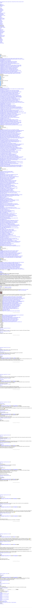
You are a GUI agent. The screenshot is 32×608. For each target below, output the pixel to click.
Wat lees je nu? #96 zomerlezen (5, 218)
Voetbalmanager (2, 26)
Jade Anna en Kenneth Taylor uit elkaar (6, 175)
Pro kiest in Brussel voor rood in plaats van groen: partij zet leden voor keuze (11, 58)
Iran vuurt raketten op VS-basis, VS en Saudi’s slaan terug (8, 255)
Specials (20, 1)
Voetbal (1, 20)
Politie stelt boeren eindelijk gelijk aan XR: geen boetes (8, 61)
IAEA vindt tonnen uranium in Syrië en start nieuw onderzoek (9, 250)
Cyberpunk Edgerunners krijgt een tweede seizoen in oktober (9, 151)
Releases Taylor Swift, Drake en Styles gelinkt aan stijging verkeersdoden (11, 96)
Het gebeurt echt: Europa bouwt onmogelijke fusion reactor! (9, 174)
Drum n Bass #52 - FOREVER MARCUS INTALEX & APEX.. (10, 224)
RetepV (14, 445)
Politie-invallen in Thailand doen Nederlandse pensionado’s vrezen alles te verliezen (12, 102)
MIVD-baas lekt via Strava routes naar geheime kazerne (8, 252)
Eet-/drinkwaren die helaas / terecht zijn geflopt (7, 177)
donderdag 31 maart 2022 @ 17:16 (6, 555)
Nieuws (10, 1)
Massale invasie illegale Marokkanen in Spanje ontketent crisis (9, 254)
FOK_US (1, 463)
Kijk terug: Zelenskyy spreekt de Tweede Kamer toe (9, 315)
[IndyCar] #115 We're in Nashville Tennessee (7, 205)
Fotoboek (1, 39)
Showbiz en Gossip (2, 15)
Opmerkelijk (1, 13)
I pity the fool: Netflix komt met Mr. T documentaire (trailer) (9, 67)
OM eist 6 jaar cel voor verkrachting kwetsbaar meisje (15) (9, 155)
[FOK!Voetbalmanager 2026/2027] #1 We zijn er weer (8, 238)
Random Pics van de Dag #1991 (5, 60)
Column (2, 82)
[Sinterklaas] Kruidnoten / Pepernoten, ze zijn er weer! (8, 213)
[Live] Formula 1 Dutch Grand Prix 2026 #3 (7, 214)
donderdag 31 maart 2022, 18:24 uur (5, 438)
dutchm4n (1, 436)
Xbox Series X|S (2, 31)
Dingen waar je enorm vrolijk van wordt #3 (7, 229)
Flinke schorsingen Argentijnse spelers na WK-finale (8, 105)
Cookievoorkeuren (13, 602)
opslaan (1, 57)
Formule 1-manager (2, 27)
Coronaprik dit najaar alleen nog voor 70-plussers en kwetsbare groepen (10, 95)
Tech (0, 12)
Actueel (1, 8)
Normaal (2, 323)
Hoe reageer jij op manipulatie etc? (5, 184)
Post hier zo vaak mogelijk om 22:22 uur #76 (7, 223)
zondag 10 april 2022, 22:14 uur (4, 580)
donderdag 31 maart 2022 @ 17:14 (6, 445)
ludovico (1, 385)
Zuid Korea (2, 173)
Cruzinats (1, 355)
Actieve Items (7, 1)
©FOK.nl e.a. (2, 603)
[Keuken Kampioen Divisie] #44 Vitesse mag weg (8, 235)
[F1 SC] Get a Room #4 (4, 237)
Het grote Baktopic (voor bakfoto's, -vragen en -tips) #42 (8, 186)
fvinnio (1, 554)
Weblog (3, 1)
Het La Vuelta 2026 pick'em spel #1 (6, 179)
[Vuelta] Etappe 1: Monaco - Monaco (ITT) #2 (7, 178)
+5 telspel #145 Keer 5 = (4, 202)
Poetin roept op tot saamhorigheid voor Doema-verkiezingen (9, 92)
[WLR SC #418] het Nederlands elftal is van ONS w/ (8, 207)
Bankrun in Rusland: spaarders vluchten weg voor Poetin (8, 132)
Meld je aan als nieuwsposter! (22, 290)
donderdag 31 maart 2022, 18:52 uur (5, 442)
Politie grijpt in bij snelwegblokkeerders (6, 234)
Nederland (1, 9)
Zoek (5, 1)
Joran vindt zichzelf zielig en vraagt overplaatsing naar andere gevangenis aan (11, 107)
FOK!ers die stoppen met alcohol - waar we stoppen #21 (8, 221)
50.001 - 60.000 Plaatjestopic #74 (5, 187)
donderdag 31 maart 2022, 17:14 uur (5, 374)
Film (0, 16)
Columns (13, 1)
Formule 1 (1, 21)
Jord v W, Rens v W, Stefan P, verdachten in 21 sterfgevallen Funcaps (10, 241)
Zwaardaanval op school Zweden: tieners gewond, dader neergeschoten (10, 144)
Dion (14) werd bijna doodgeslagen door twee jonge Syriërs (9, 183)
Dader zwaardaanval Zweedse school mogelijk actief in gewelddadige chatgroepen (12, 88)
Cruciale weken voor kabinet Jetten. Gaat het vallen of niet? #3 (9, 204)
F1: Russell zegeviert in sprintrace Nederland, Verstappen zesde (9, 94)
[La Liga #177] (3, 193)
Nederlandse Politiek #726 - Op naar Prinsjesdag (7, 200)
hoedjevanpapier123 (2, 440)
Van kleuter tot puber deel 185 (5, 217)
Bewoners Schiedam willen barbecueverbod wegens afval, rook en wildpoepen (11, 162)
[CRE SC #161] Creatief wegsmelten (6, 239)
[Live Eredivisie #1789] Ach (5, 209)
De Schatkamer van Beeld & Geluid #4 (6, 189)
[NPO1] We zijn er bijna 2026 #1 (5, 211)
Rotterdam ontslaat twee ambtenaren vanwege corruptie (8, 180)
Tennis (1, 22)
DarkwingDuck (15, 405)
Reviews (15, 1)
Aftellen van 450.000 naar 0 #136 (5, 198)
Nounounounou (2, 403)
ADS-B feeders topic (4, 212)
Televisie (1, 17)
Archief (23, 1)
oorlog (1, 286)
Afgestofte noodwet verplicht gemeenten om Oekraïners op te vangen (11, 317)
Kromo (14, 414)
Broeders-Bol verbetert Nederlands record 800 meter (8, 154)
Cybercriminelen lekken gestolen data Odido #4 (7, 182)
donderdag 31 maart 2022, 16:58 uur (5, 350)
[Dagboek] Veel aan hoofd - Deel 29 (6, 232)
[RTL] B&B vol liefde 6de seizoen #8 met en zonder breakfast (9, 227)
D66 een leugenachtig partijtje (5, 164)
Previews (18, 1)
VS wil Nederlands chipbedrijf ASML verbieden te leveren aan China (10, 73)
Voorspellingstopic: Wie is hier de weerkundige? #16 (8, 230)
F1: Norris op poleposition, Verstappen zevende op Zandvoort (10, 308)
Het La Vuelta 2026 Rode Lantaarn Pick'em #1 (7, 210)
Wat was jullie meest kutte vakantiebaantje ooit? (7, 185)
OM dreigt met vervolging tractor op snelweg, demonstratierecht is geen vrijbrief (11, 156)
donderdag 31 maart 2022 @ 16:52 (6, 414)
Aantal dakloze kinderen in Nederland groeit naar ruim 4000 (9, 139)
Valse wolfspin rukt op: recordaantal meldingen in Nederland (9, 119)
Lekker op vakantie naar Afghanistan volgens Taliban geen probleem (10, 253)
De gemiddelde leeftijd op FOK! (5, 242)
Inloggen (1, 2)
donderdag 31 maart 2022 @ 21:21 (6, 544)
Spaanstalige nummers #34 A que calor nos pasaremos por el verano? (10, 191)
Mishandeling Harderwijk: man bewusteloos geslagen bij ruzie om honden (10, 91)
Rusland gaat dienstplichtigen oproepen (7, 316)
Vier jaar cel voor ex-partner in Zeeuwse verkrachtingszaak (9, 203)
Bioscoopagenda (2, 36)
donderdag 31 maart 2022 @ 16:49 (6, 405)
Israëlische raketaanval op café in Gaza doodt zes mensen (9, 159)
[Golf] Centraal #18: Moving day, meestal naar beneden (8, 215)
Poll (1, 84)
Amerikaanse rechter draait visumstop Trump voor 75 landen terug (10, 100)
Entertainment (2, 14)
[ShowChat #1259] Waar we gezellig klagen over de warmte (9, 220)
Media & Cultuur (2, 18)
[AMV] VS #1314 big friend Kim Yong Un (7, 172)
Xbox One (1, 30)
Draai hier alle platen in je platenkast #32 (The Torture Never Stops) (10, 236)
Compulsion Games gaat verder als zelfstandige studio (8, 97)
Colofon (1, 41)
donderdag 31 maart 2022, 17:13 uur (5, 354)
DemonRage (15, 498)
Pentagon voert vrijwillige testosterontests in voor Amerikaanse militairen (10, 257)
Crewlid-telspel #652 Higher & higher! (6, 171)
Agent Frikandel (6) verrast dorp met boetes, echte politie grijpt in (9, 63)
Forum (1, 1)
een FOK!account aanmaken (4, 587)
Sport (0, 19)
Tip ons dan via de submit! (24, 289)
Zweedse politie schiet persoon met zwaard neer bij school (8, 226)
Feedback (1, 42)
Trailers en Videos (2, 35)
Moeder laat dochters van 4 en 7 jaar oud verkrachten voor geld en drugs (10, 122)
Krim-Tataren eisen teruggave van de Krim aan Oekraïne (9, 318)
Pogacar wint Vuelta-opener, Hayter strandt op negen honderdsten (9, 90)
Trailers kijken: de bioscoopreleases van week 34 (7, 150)
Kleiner (2, 324)
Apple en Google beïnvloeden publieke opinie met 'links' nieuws (9, 66)
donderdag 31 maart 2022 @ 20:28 (6, 498)
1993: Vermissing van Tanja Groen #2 (6, 196)
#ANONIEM (2, 329)
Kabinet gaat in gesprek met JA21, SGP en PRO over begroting (9, 129)
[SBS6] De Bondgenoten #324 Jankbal (6, 190)
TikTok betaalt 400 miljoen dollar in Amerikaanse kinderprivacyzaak (10, 98)
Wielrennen (1, 23)
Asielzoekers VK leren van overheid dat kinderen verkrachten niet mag (10, 70)
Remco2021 (1, 332)
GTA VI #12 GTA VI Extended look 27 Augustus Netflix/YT (9, 176)
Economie (1, 10)
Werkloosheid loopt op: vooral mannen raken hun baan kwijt (9, 69)
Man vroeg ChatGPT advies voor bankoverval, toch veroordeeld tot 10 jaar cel (11, 161)
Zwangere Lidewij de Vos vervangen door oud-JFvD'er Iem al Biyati (10, 72)
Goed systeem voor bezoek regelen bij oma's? (7, 243)
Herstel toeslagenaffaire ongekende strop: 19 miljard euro (9, 222)
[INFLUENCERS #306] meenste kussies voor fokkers (8, 192)
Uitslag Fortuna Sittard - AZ (4, 89)
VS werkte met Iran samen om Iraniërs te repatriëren (8, 116)
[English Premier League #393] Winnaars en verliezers (8, 240)
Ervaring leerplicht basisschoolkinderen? (6, 201)
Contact (1, 40)
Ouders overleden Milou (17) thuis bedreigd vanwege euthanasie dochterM (11, 194)
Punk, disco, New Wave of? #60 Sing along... (7, 188)
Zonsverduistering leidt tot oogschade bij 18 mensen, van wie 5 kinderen (10, 120)
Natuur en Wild (3, 228)
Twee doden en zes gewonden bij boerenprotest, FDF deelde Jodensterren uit (11, 165)
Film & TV (1, 33)
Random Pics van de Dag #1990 (5, 64)
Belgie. (2, 206)
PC (0, 28)
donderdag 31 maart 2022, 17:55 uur (5, 410)
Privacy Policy (9, 602)
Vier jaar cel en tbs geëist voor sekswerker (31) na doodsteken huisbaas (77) (11, 108)
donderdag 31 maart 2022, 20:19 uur (5, 465)
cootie (1, 419)
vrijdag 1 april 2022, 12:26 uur (4, 573)
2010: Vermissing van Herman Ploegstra (6, 199)
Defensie (1, 272)
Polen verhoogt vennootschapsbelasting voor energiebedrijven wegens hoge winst (12, 111)
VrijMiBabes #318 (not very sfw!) (5, 59)
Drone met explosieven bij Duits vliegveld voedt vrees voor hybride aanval (12, 321)
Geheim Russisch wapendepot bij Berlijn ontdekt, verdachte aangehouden (11, 131)
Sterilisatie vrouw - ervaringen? (5, 233)
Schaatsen (1, 24)
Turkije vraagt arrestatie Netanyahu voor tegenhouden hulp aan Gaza (10, 99)
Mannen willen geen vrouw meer (5, 244)
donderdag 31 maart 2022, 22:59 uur (5, 541)
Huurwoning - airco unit (4, 197)
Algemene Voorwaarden (3, 602)
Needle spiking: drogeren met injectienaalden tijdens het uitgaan (9, 195)
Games (2, 79)
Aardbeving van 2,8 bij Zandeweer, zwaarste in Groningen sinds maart (10, 114)
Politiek (1, 11)
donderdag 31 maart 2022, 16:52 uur (5, 347)
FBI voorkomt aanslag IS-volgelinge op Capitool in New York (9, 110)
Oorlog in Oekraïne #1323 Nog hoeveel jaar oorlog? (8, 181)
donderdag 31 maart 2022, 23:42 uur (5, 552)
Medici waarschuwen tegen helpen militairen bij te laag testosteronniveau (10, 256)
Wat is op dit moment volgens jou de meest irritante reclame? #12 (10, 225)
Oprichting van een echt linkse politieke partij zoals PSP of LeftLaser (10, 208)
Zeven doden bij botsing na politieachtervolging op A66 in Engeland (10, 93)
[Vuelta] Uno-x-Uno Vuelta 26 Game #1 (6, 216)
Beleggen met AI (3, 219)
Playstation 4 (1, 29)
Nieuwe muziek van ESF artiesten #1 (6, 231)
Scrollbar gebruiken (3, 55)
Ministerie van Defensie (8, 287)
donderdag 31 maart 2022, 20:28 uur (5, 475)
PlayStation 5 (2, 32)
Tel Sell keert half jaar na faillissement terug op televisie (8, 153)
